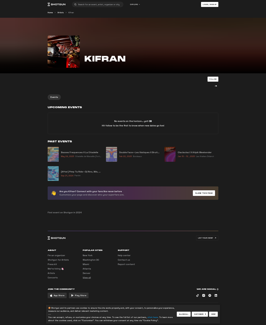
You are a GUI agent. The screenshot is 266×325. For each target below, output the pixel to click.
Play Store (80, 295)
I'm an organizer (56, 255)
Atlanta (87, 268)
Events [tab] (54, 97)
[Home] (56, 4)
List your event (205, 238)
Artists (60, 12)
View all (87, 277)
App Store (59, 295)
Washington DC (91, 259)
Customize (199, 314)
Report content (126, 264)
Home (50, 12)
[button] (213, 79)
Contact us (124, 259)
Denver (86, 273)
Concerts (53, 277)
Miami (86, 264)
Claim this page (204, 193)
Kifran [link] (71, 12)
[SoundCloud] (215, 85)
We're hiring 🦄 (56, 268)
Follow (213, 79)
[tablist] (133, 97)
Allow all (183, 314)
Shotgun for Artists (58, 259)
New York (88, 255)
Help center (124, 255)
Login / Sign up (210, 4)
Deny (213, 314)
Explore (134, 4)
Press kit (52, 264)
